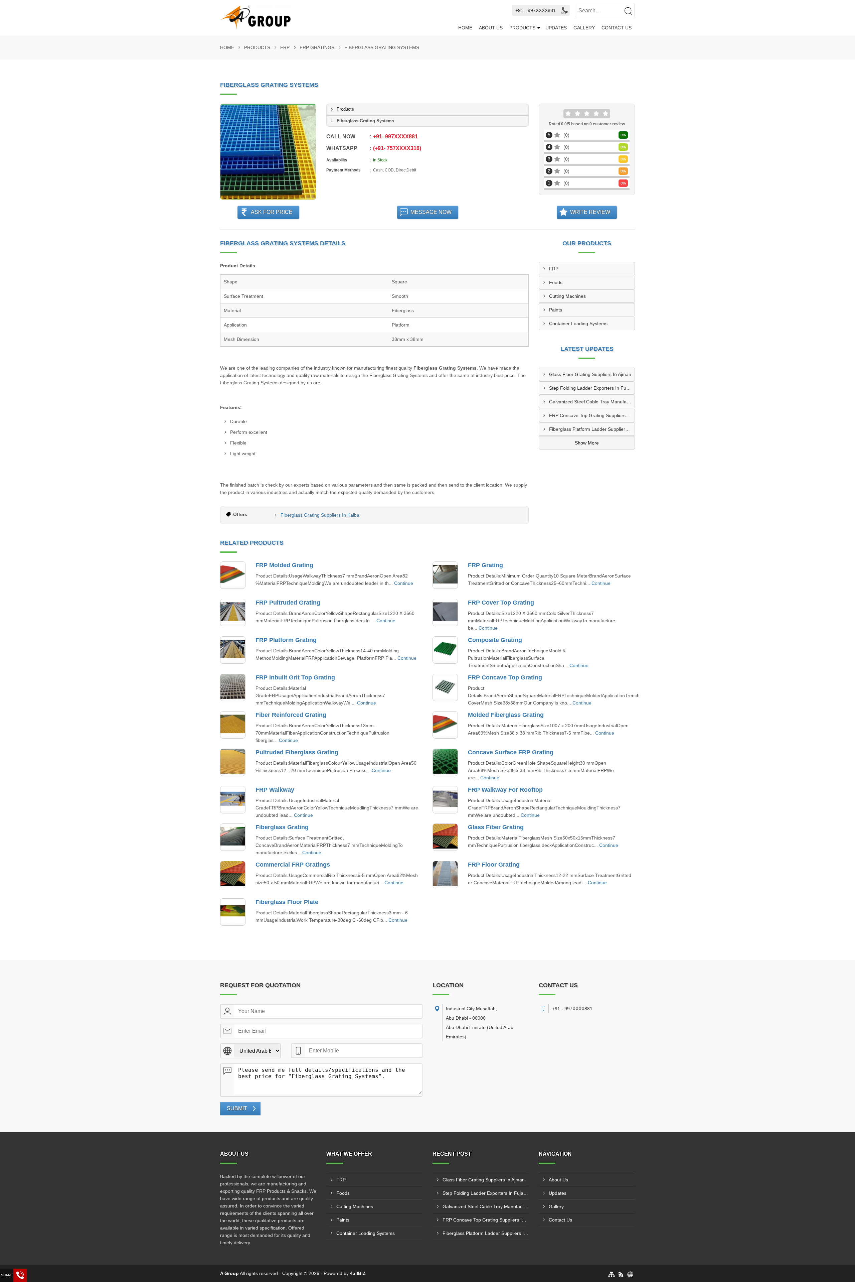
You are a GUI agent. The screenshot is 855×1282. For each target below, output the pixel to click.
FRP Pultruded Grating (287, 602)
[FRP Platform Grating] (232, 650)
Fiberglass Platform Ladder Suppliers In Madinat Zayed (592, 429)
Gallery (584, 27)
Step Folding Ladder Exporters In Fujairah (592, 388)
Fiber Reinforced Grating (290, 715)
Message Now (431, 212)
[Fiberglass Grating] (232, 837)
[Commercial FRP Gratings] (232, 874)
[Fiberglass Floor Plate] (232, 912)
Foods (555, 282)
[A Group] (337, 17)
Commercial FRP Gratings (292, 864)
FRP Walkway (274, 789)
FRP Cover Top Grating (501, 602)
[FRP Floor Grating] (445, 874)
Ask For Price (272, 212)
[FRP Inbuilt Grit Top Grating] (232, 687)
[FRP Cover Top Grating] (445, 612)
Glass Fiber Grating (496, 827)
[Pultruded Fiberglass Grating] (232, 762)
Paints (555, 309)
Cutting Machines (567, 296)
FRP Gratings (317, 47)
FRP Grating (485, 565)
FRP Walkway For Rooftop (505, 789)
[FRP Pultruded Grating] (232, 612)
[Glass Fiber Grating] (445, 837)
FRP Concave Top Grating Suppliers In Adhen (592, 415)
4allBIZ (358, 1273)
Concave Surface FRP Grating (510, 752)
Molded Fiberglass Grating (506, 715)
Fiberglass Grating (282, 827)
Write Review (590, 212)
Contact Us (617, 27)
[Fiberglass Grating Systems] (268, 152)
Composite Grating (495, 640)
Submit (237, 1108)
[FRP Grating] (445, 575)
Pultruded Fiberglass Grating (296, 752)
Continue (403, 583)
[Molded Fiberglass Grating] (445, 725)
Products (522, 27)
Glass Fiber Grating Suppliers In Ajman (590, 374)
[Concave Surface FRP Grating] (445, 762)
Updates (556, 27)
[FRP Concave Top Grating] (445, 687)
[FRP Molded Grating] (232, 575)
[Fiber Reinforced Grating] (232, 725)
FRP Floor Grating (494, 864)
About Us (491, 27)
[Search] (628, 10)
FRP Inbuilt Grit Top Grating (295, 677)
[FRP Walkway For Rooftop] (445, 799)
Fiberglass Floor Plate (286, 902)
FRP (285, 47)
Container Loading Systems (578, 323)
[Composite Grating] (445, 650)
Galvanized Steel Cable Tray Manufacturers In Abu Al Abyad (592, 401)
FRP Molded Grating (284, 565)
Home (465, 27)
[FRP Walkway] (232, 799)
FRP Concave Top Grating (505, 677)
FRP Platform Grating (286, 640)
